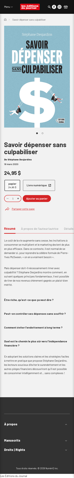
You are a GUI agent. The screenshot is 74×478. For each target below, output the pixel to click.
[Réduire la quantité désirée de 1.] (7, 198)
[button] (37, 424)
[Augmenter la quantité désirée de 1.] (18, 198)
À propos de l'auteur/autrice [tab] (40, 228)
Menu (7, 6)
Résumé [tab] (9, 228)
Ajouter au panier (36, 198)
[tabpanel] (37, 312)
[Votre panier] (65, 7)
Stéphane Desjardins (20, 159)
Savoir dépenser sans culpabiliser (29, 19)
